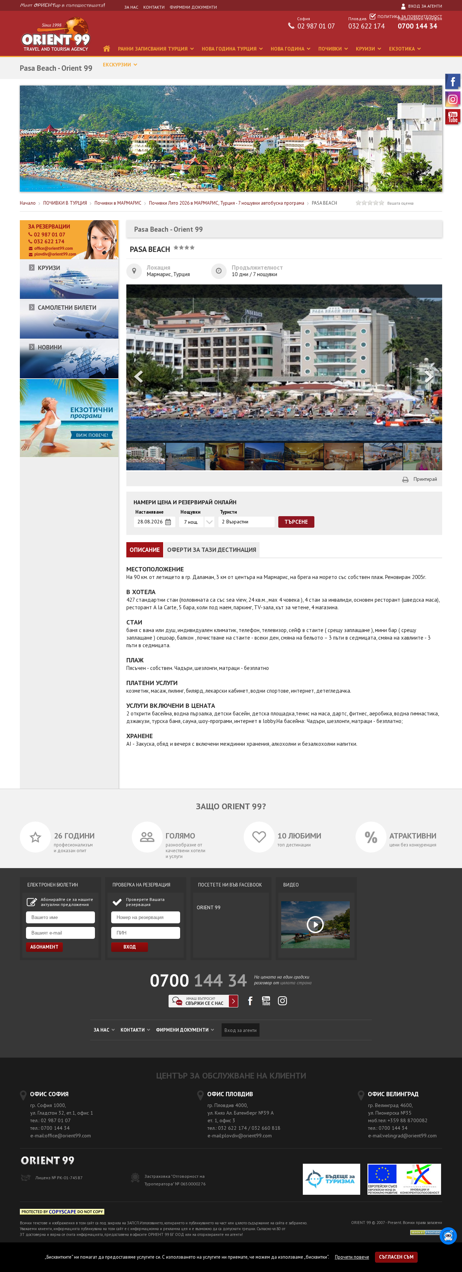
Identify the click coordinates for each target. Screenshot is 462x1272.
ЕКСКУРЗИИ (117, 64)
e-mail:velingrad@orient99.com (402, 1135)
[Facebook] (453, 89)
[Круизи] (69, 297)
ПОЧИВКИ (330, 48)
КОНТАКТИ (154, 7)
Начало (28, 203)
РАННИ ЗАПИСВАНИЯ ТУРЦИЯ (153, 48)
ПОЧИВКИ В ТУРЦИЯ (65, 203)
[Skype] (203, 1005)
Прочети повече (352, 1257)
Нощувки (190, 512)
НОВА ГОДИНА (288, 48)
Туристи (228, 512)
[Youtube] (453, 124)
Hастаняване (149, 512)
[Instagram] (453, 107)
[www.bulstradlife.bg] (62, 1213)
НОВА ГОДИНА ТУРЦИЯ (230, 48)
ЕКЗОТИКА (402, 48)
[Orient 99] (55, 54)
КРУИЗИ (366, 48)
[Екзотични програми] (69, 455)
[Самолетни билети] (69, 337)
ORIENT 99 (209, 907)
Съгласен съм (396, 1257)
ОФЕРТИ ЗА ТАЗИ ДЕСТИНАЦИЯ (211, 550)
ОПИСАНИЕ (145, 550)
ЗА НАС (131, 7)
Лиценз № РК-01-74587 (59, 1177)
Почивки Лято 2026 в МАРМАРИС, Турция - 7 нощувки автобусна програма (226, 203)
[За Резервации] (69, 257)
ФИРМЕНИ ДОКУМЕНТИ (193, 7)
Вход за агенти (424, 6)
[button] (429, 377)
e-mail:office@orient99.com (60, 1135)
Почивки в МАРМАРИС (118, 203)
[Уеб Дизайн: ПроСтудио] (426, 1231)
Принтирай (425, 479)
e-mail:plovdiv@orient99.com (240, 1135)
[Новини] (69, 377)
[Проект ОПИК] (404, 1180)
